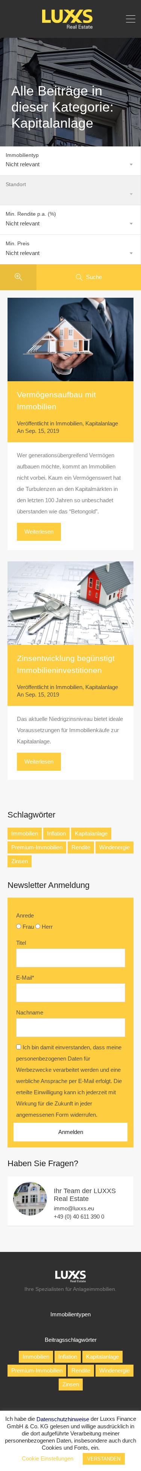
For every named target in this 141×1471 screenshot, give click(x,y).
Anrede (25, 915)
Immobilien (69, 423)
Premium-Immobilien (36, 847)
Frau (28, 926)
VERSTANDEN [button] (103, 1459)
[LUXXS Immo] (70, 27)
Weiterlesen (38, 531)
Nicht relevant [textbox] (22, 164)
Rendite (80, 847)
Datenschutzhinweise (62, 1419)
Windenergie (114, 847)
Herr (47, 926)
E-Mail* (25, 977)
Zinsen (19, 861)
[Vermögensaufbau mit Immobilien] (70, 339)
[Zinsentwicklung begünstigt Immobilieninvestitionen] (70, 603)
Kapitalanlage (101, 423)
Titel (21, 943)
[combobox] (70, 164)
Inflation (56, 833)
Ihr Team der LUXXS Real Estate (85, 1195)
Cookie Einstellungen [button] (47, 1458)
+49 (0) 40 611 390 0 (79, 1216)
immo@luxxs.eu (74, 1208)
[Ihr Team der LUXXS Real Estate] (30, 1212)
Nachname (29, 1012)
